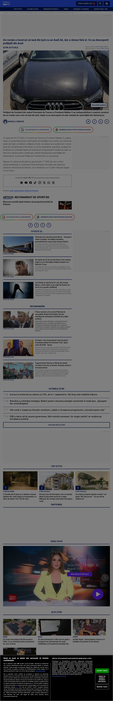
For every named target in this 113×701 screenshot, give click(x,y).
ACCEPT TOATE (102, 671)
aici (17, 687)
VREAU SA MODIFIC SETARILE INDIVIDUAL (102, 678)
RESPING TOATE (102, 687)
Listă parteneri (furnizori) (59, 676)
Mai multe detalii (40, 671)
